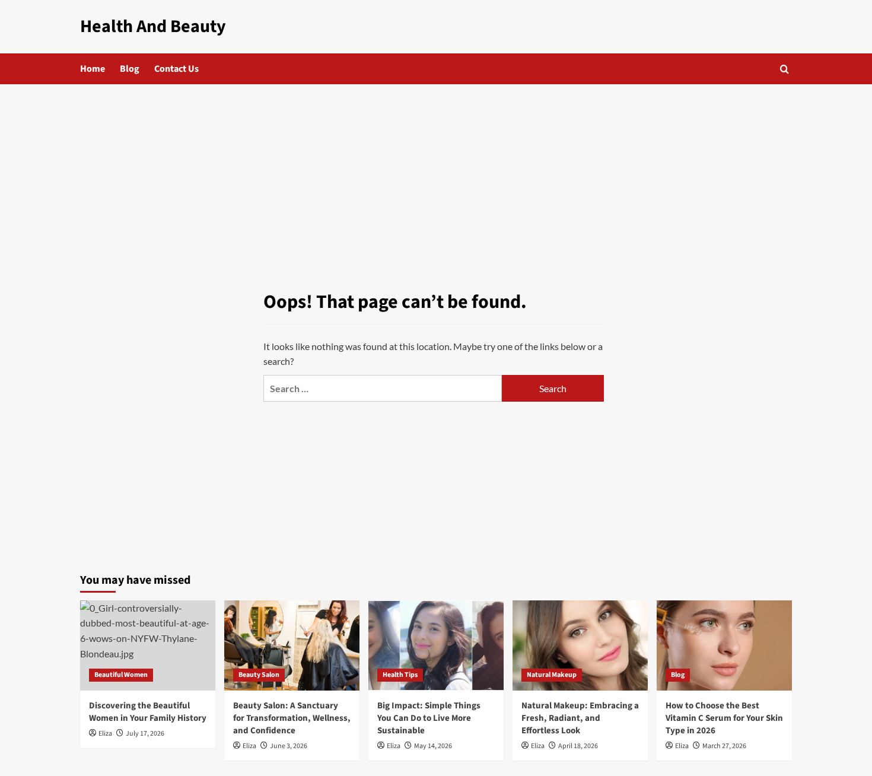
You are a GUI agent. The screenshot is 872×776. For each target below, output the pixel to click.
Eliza (105, 734)
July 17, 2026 (145, 734)
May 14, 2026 (433, 746)
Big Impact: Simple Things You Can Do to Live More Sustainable (428, 718)
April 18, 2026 (578, 746)
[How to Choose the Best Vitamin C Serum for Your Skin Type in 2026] (724, 645)
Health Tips (400, 675)
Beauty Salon (258, 675)
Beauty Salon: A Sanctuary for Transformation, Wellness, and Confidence (292, 718)
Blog (129, 68)
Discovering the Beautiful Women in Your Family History (147, 711)
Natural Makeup (552, 675)
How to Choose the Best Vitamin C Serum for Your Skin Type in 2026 (724, 718)
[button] (784, 69)
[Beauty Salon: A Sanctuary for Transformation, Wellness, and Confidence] (291, 645)
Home (92, 68)
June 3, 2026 (288, 746)
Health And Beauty (153, 26)
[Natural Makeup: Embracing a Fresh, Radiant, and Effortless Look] (580, 645)
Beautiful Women (121, 675)
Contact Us (176, 68)
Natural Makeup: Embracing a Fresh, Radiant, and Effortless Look (580, 718)
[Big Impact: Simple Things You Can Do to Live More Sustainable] (436, 645)
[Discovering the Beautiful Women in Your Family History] (147, 645)
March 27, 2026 (724, 746)
